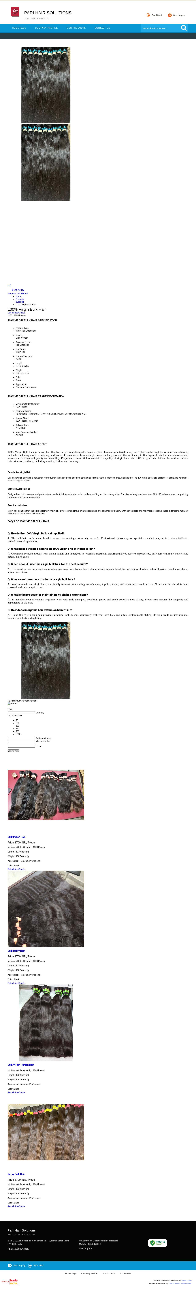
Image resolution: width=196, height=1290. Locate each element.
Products (20, 299)
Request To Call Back (18, 293)
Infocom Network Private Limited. (180, 1283)
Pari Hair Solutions (48, 15)
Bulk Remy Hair (16, 950)
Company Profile (46, 28)
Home (18, 296)
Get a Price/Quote (16, 312)
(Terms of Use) (187, 1280)
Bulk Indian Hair (16, 836)
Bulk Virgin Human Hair (21, 1064)
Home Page (19, 28)
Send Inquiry (18, 290)
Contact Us (102, 28)
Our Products (76, 28)
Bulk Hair (20, 302)
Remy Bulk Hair (16, 1174)
